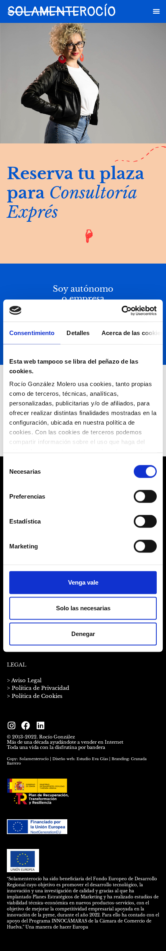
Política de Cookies (37, 696)
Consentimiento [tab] (31, 332)
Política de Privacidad (40, 688)
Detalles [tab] (77, 332)
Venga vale (83, 582)
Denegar (83, 633)
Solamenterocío (34, 759)
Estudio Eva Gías (92, 759)
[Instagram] (11, 725)
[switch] (145, 496)
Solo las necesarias (83, 608)
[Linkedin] (40, 725)
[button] (156, 11)
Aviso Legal (26, 680)
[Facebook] (25, 725)
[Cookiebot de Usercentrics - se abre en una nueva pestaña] (121, 310)
